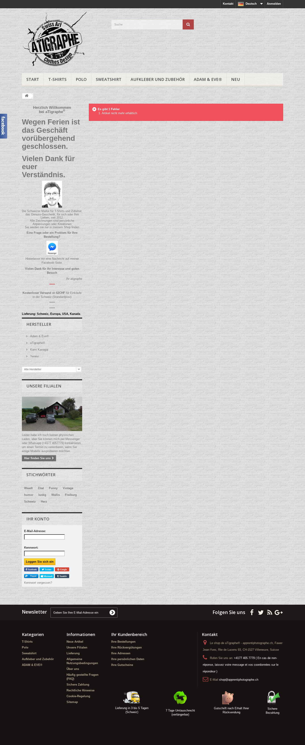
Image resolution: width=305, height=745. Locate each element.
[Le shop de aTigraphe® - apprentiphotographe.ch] (63, 39)
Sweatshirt (108, 79)
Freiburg (71, 495)
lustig (42, 495)
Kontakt (228, 3)
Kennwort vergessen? (38, 582)
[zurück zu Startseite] (26, 96)
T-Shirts (57, 79)
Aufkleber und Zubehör (158, 79)
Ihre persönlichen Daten (127, 659)
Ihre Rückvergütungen (126, 647)
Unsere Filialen (43, 386)
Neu (235, 79)
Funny (53, 488)
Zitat (41, 488)
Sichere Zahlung (78, 684)
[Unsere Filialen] (52, 414)
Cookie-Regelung (78, 696)
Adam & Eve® (39, 336)
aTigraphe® (37, 343)
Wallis (55, 495)
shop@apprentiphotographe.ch (238, 679)
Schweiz (30, 501)
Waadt (28, 488)
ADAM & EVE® (208, 79)
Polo (81, 79)
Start (32, 79)
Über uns (73, 669)
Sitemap (72, 702)
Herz (44, 501)
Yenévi (34, 356)
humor (28, 495)
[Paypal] (31, 576)
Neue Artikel (75, 641)
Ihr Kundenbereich (129, 634)
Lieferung (73, 653)
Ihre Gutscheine (122, 665)
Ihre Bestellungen (123, 641)
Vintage (68, 488)
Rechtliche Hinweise (80, 690)
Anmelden (274, 3)
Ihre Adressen (120, 653)
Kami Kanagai (38, 349)
